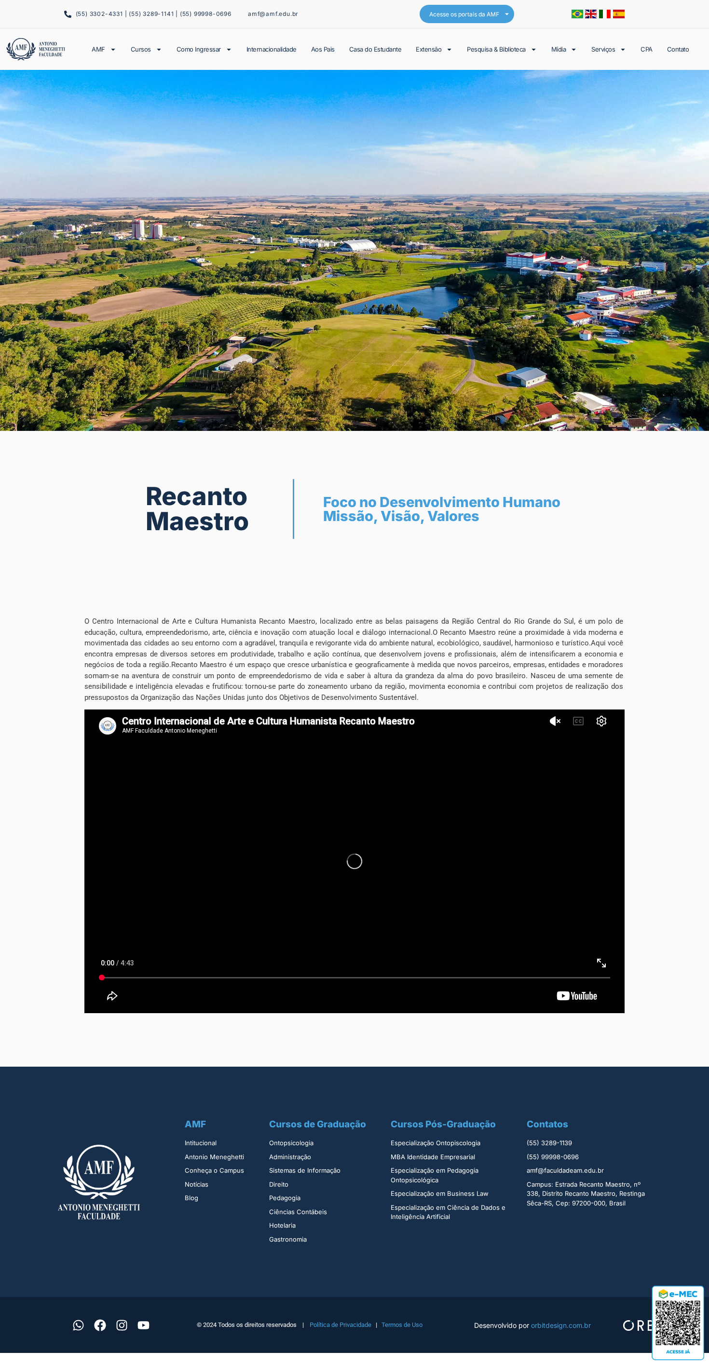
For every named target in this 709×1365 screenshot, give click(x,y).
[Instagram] (121, 1325)
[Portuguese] (578, 15)
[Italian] (606, 15)
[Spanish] (619, 15)
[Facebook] (99, 1325)
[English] (592, 15)
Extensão (428, 49)
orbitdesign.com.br (561, 1325)
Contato (678, 49)
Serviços (603, 49)
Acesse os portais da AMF (464, 14)
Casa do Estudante (375, 49)
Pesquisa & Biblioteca (496, 49)
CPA (647, 49)
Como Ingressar (199, 49)
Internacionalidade (271, 49)
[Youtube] (143, 1325)
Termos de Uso (402, 1324)
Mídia (558, 49)
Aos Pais (323, 49)
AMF (98, 49)
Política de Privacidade (340, 1324)
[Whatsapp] (78, 1325)
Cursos (141, 49)
